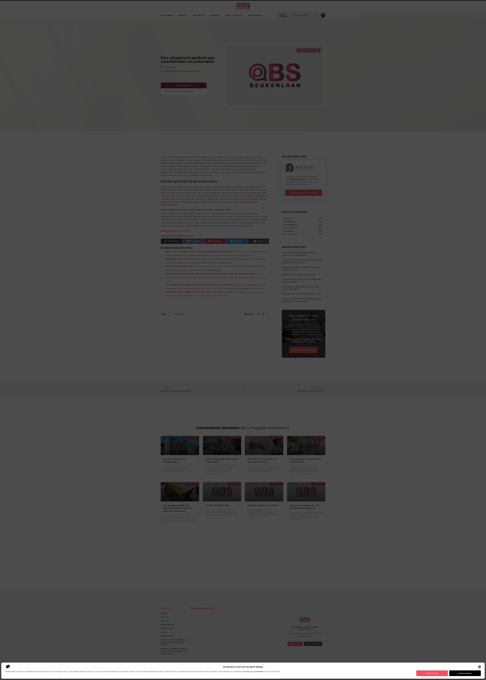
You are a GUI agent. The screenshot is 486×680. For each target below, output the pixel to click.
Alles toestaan (432, 673)
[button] (479, 667)
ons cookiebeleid (256, 671)
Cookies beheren (465, 673)
